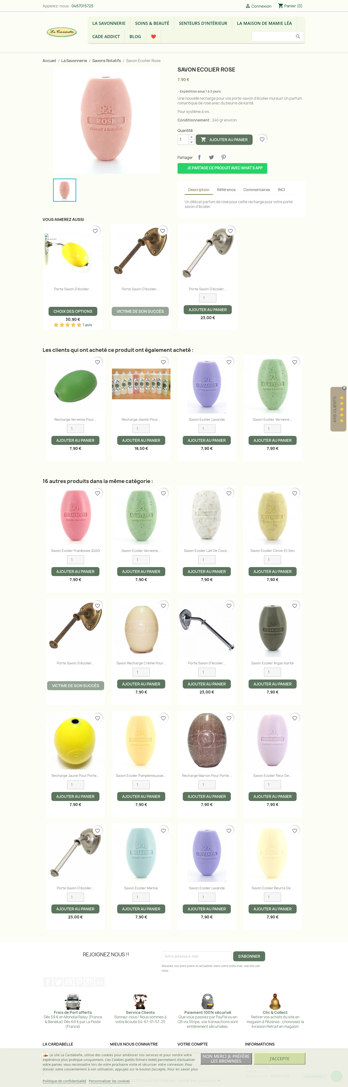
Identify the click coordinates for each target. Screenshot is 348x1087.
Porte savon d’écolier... (73, 289)
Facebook (48, 982)
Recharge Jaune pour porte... (75, 775)
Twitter (58, 982)
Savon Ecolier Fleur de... (272, 775)
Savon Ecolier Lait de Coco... (207, 550)
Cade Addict (106, 36)
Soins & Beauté (152, 23)
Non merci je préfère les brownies (226, 1058)
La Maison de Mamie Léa (264, 23)
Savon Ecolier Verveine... (272, 419)
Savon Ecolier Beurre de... (273, 888)
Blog (135, 36)
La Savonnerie (108, 23)
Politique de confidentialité (64, 1080)
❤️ (153, 36)
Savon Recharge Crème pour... (141, 663)
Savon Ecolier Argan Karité (272, 663)
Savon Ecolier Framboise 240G (75, 550)
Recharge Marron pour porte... (207, 775)
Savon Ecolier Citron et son (272, 550)
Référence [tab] (226, 189)
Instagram (89, 982)
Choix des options (73, 311)
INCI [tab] (281, 189)
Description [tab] (198, 189)
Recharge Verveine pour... (75, 419)
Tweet (211, 157)
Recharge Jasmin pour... (141, 419)
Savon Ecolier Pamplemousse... (141, 775)
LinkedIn (100, 982)
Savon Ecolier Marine (141, 888)
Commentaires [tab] (256, 189)
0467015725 (82, 6)
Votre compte (193, 1044)
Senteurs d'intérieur (203, 23)
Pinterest (223, 157)
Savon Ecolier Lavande (207, 419)
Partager (199, 157)
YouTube (68, 982)
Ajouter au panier (224, 139)
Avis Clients (335, 409)
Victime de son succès (140, 311)
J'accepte (280, 1058)
